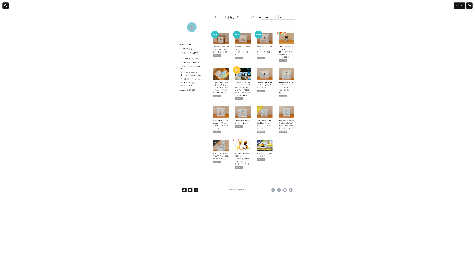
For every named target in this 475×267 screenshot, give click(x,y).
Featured (266, 17)
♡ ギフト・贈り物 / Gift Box (191, 67)
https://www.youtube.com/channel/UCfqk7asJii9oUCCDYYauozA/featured (285, 190)
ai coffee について (188, 48)
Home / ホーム (186, 44)
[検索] (5, 5)
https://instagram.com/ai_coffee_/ (279, 190)
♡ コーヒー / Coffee (189, 58)
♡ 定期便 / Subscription (191, 79)
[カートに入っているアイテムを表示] (469, 5)
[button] (459, 5)
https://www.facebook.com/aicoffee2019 (273, 190)
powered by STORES (237, 190)
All (281, 17)
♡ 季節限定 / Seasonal (190, 62)
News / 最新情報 (187, 90)
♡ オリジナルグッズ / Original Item (190, 84)
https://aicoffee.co (291, 190)
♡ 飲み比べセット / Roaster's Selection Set (191, 74)
